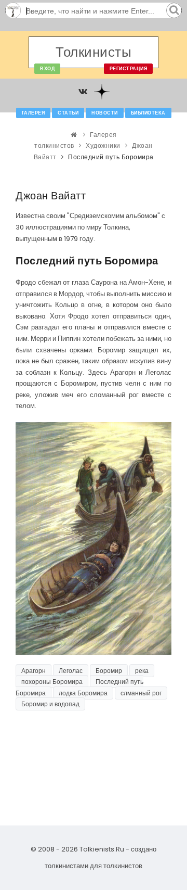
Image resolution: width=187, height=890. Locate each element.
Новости (104, 113)
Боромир (109, 670)
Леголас (71, 670)
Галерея (33, 113)
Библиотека (148, 113)
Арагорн (33, 670)
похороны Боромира (52, 681)
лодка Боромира (83, 693)
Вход (47, 69)
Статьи (68, 113)
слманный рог (141, 693)
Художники (103, 145)
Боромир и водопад (50, 704)
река (142, 670)
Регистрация (129, 69)
